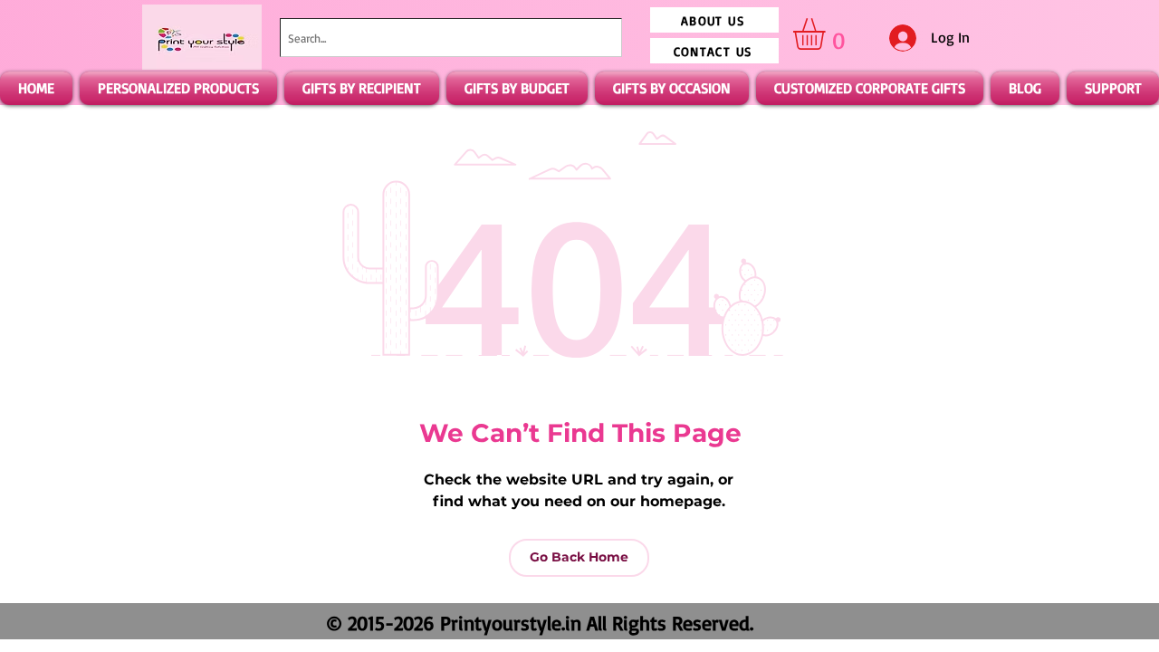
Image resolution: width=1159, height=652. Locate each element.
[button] (827, 34)
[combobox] (451, 37)
